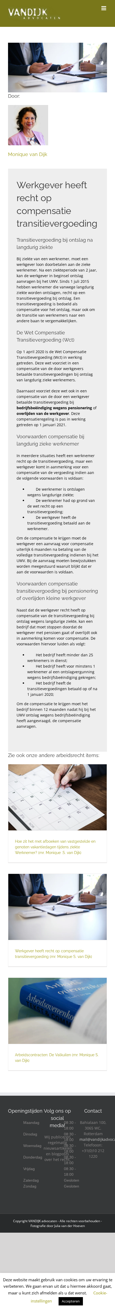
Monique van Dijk (27, 154)
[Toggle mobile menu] (104, 8)
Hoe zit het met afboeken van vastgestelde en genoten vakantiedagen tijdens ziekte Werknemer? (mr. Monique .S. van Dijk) (55, 847)
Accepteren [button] (71, 1301)
